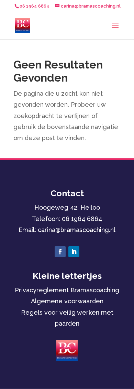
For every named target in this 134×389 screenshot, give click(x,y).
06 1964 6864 (82, 218)
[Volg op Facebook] (60, 251)
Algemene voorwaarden (67, 301)
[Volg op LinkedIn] (73, 251)
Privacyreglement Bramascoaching (67, 290)
